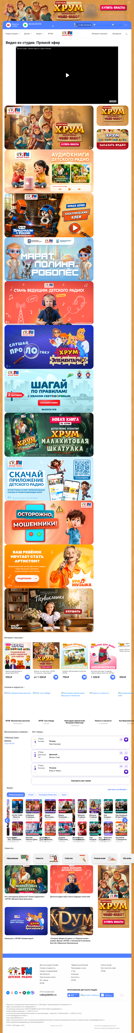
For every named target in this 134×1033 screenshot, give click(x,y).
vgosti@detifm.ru (56, 1009)
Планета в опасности (103, 721)
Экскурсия (116, 34)
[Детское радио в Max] (32, 992)
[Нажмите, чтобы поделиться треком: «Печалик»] (121, 766)
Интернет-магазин (99, 34)
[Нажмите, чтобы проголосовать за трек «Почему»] (126, 739)
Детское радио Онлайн (49, 965)
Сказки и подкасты (47, 968)
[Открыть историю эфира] (53, 26)
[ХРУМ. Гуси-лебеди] (46, 705)
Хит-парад (44, 980)
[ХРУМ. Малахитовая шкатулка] (17, 705)
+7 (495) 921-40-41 (75, 1013)
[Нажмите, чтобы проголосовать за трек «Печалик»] (126, 772)
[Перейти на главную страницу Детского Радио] (67, 34)
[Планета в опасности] (103, 705)
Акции (39, 34)
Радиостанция (12, 34)
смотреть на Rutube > (117, 789)
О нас (73, 971)
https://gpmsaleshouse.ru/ (15, 1018)
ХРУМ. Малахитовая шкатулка (18, 721)
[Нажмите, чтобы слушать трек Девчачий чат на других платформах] (126, 753)
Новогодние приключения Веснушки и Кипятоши (74, 722)
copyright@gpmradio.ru (97, 1020)
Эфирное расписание (79, 965)
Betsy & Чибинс (55, 771)
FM (35, 24)
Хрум (64, 795)
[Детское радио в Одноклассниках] (12, 992)
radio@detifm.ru (48, 994)
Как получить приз (108, 968)
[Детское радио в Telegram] (16, 992)
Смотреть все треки (81, 780)
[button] (11, 737)
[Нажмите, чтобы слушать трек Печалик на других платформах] (126, 766)
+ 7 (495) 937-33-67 (31, 1011)
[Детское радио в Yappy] (28, 992)
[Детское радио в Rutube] (24, 992)
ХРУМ (50, 34)
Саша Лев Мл (9, 743)
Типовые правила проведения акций (106, 1028)
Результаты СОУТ (56, 1026)
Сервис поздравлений (48, 971)
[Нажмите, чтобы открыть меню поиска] (126, 34)
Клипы (31, 795)
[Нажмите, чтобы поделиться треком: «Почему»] (121, 739)
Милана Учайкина (56, 757)
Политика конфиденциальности (105, 1026)
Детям (27, 34)
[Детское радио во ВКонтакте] (8, 992)
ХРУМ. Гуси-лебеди (46, 721)
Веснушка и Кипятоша (47, 795)
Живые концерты (16, 795)
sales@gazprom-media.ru (19, 1015)
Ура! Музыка (45, 974)
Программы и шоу (78, 968)
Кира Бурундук (55, 744)
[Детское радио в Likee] (20, 992)
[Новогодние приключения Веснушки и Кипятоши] (74, 705)
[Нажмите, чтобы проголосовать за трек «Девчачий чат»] (126, 758)
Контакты (75, 977)
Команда (75, 974)
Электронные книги (47, 977)
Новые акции (106, 965)
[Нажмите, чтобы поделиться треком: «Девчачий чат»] (121, 753)
